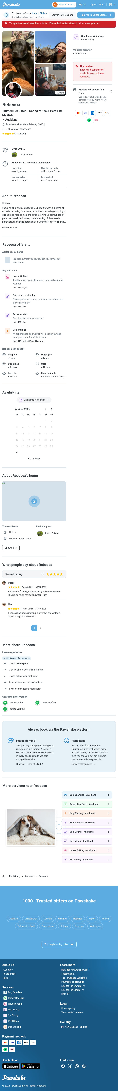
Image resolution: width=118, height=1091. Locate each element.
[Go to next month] (51, 409)
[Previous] (28, 628)
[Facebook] (63, 1066)
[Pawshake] (11, 5)
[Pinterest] (84, 1066)
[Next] (40, 628)
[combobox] (34, 400)
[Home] (3, 876)
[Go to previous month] (46, 409)
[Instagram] (77, 1066)
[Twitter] (70, 1066)
